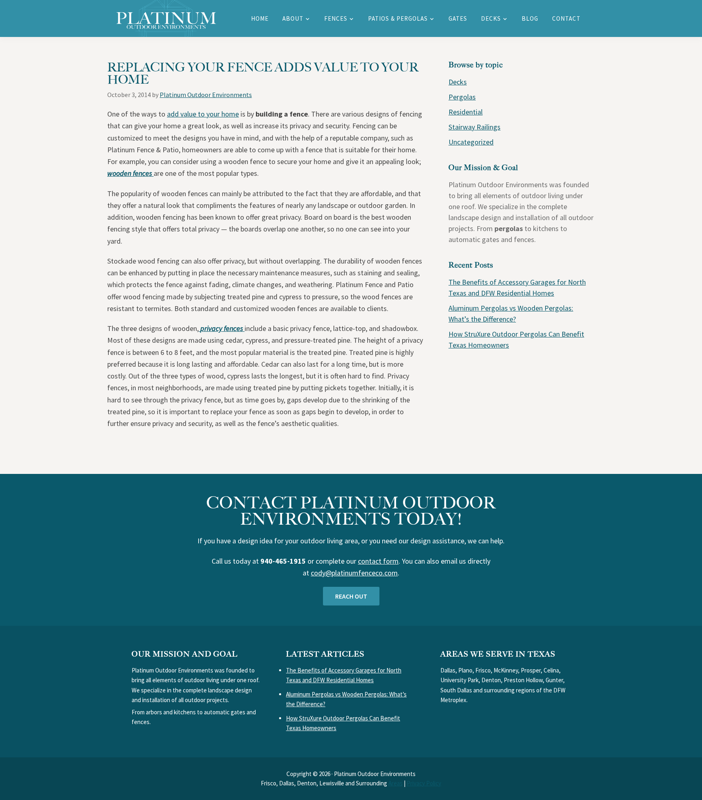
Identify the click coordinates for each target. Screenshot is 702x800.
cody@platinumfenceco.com (354, 572)
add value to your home (203, 114)
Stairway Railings (474, 127)
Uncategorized (471, 142)
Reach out (351, 596)
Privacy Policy (424, 783)
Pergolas (462, 97)
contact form (378, 561)
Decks (457, 81)
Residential (465, 112)
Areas (395, 783)
